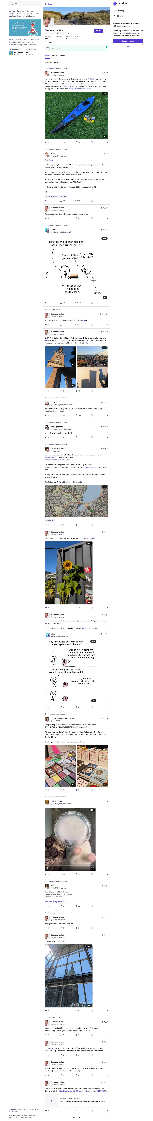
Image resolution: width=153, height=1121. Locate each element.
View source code (22, 1118)
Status (25, 1109)
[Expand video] (88, 868)
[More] (107, 142)
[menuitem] (70, 839)
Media (54, 56)
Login (128, 46)
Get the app (24, 1116)
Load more (76, 1117)
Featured (62, 56)
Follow (98, 31)
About (20, 1109)
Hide (104, 94)
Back (50, 4)
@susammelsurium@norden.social (56, 33)
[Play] (48, 868)
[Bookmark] (91, 142)
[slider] (70, 865)
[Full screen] (92, 868)
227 (56, 39)
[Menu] (106, 31)
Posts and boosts (51, 62)
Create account (128, 41)
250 (46, 39)
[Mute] (52, 868)
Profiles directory (34, 1109)
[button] (70, 839)
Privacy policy (13, 1111)
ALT (105, 137)
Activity (47, 56)
